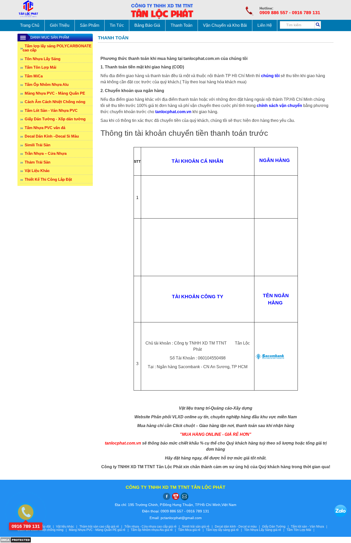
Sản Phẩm (89, 25)
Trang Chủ (29, 25)
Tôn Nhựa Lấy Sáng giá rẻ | (265, 530)
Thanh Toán (181, 25)
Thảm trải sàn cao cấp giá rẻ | (101, 526)
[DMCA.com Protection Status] (15, 539)
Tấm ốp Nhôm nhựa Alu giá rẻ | (154, 530)
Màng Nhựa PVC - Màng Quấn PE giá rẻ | (100, 530)
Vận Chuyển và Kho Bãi (225, 25)
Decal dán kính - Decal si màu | (238, 526)
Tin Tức (117, 25)
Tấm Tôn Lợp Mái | (301, 530)
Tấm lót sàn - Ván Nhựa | (310, 526)
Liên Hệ (264, 25)
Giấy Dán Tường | (276, 526)
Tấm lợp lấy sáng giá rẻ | (225, 530)
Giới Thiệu (59, 25)
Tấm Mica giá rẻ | (192, 530)
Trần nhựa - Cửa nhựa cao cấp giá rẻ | (153, 526)
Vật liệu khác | (67, 526)
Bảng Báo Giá (147, 25)
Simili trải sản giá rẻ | (198, 526)
